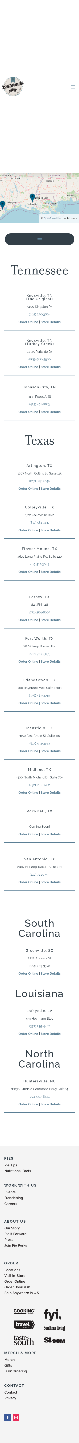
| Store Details (49, 703)
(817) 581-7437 (40, 523)
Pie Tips (10, 1165)
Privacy (10, 1398)
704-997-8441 (40, 1097)
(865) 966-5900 (39, 359)
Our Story (12, 1228)
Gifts (8, 1365)
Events (10, 1192)
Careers (10, 1204)
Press (8, 1240)
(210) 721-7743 (39, 874)
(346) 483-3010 (39, 695)
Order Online (28, 322)
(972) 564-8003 (39, 612)
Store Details (50, 322)
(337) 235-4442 (39, 1026)
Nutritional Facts (17, 1171)
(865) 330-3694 (39, 314)
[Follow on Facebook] (7, 1417)
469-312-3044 (39, 564)
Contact (10, 1392)
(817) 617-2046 (39, 481)
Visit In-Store (14, 1276)
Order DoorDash (17, 1287)
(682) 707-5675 (39, 654)
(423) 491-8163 (39, 404)
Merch (9, 1360)
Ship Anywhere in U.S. (22, 1293)
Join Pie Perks (15, 1245)
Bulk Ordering (15, 1371)
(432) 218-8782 (39, 785)
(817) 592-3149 (39, 743)
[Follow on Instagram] (16, 1417)
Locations (12, 1270)
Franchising (13, 1198)
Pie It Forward (15, 1234)
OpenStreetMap (53, 218)
